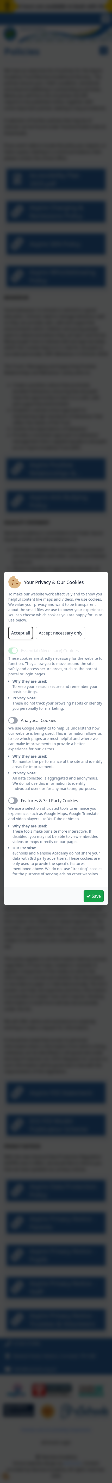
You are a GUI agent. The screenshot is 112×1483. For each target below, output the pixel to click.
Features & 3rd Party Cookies (49, 800)
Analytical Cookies (38, 720)
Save (96, 896)
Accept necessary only (60, 633)
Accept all (20, 633)
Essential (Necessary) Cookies (50, 650)
